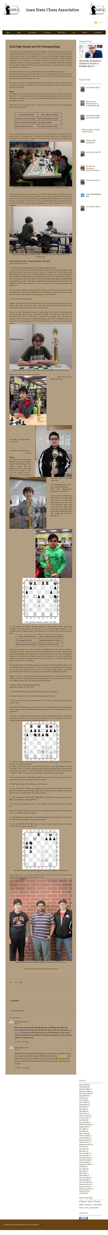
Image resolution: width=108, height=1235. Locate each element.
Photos (81, 1208)
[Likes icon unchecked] (16, 1042)
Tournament (94, 1208)
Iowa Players (97, 1204)
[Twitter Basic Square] (83, 1218)
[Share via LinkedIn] (21, 982)
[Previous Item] (83, 51)
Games (90, 1201)
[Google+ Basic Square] (87, 1218)
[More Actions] (71, 1022)
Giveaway (97, 1201)
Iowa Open (88, 1204)
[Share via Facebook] (10, 982)
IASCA (81, 1204)
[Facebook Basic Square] (80, 1218)
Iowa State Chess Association (52, 9)
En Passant (83, 1201)
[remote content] (41, 120)
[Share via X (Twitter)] (16, 982)
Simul (87, 1208)
